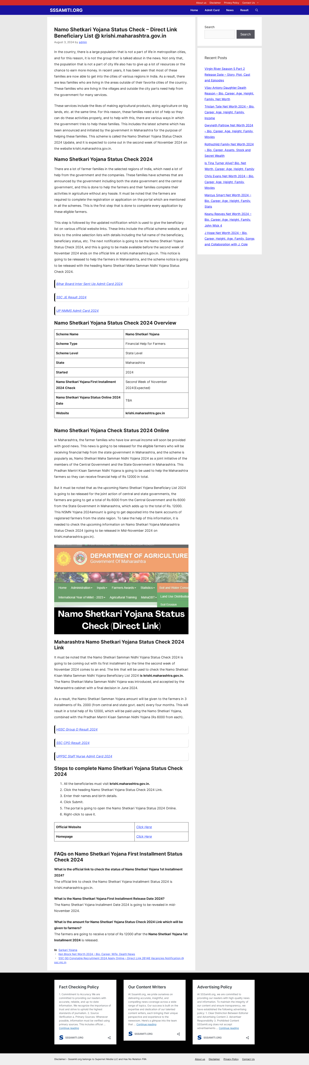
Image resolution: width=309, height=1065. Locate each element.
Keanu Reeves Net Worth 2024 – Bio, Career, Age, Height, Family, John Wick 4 (228, 219)
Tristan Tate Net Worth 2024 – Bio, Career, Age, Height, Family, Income (229, 112)
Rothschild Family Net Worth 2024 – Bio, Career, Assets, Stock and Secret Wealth (229, 150)
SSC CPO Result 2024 (73, 743)
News (230, 10)
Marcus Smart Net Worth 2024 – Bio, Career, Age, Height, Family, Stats (228, 201)
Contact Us (248, 2)
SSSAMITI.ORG (66, 10)
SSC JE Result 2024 (71, 297)
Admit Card (212, 10)
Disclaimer (215, 2)
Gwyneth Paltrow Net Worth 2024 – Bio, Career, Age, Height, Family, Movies (229, 131)
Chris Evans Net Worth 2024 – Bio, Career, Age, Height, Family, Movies (229, 182)
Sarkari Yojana (67, 950)
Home (194, 10)
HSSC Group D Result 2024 (77, 729)
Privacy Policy (231, 2)
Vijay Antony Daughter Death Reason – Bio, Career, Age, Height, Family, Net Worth (229, 93)
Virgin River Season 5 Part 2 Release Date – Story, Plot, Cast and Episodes (227, 74)
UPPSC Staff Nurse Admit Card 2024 (84, 756)
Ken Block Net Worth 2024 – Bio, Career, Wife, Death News (96, 954)
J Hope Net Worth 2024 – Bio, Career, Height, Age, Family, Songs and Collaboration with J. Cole (229, 238)
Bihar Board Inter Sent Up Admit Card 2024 (89, 284)
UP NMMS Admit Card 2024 (77, 311)
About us (201, 2)
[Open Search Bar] (256, 10)
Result (244, 10)
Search (210, 27)
